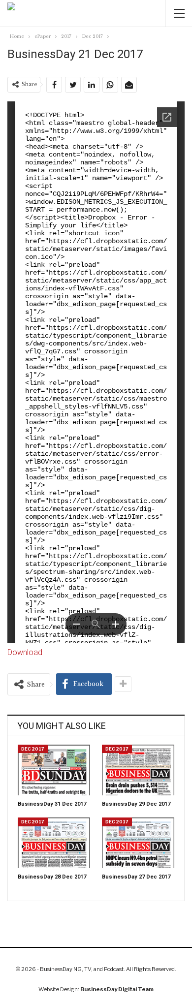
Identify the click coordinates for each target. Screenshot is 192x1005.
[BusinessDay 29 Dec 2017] (138, 770)
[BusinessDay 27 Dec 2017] (138, 842)
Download (24, 652)
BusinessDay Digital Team (117, 989)
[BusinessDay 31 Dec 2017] (54, 770)
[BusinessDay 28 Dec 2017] (54, 842)
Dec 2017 (32, 749)
